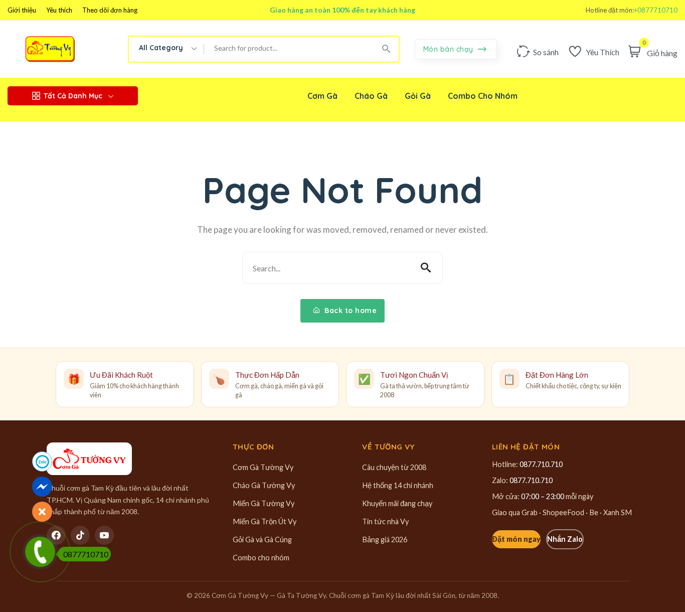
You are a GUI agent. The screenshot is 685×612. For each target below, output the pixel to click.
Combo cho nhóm (261, 557)
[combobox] (166, 49)
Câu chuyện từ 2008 (394, 467)
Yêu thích (59, 10)
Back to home (349, 310)
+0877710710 (655, 10)
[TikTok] (80, 535)
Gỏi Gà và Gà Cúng (262, 539)
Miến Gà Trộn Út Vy (264, 521)
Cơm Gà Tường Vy (263, 467)
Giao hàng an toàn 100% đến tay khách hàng (342, 10)
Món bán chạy (449, 49)
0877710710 (85, 554)
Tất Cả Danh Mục (73, 95)
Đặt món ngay (516, 539)
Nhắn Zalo (565, 539)
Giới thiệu (22, 10)
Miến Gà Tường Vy (263, 503)
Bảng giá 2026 (384, 539)
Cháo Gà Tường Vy (264, 485)
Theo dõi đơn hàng (109, 10)
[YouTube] (104, 535)
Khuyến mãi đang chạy (397, 503)
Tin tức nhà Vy (385, 521)
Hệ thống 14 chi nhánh (397, 485)
